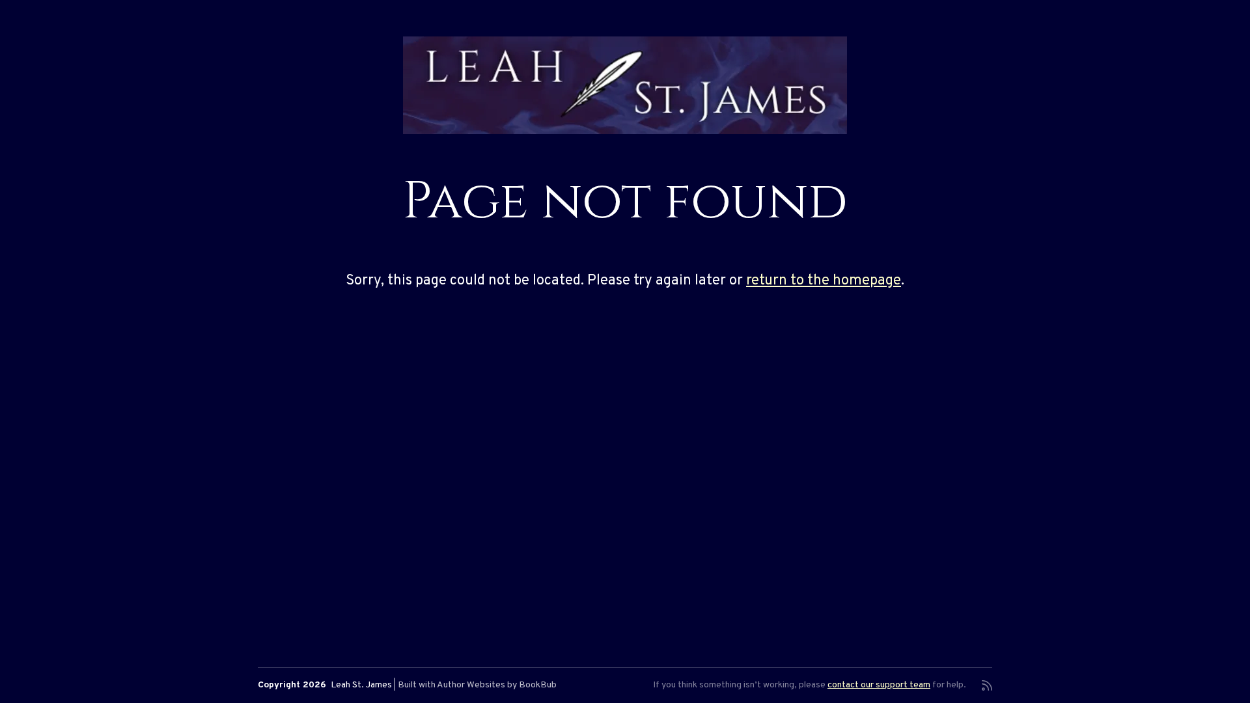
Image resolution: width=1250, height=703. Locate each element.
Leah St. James (361, 685)
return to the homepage (823, 281)
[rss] (987, 685)
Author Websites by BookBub (497, 685)
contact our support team (878, 685)
